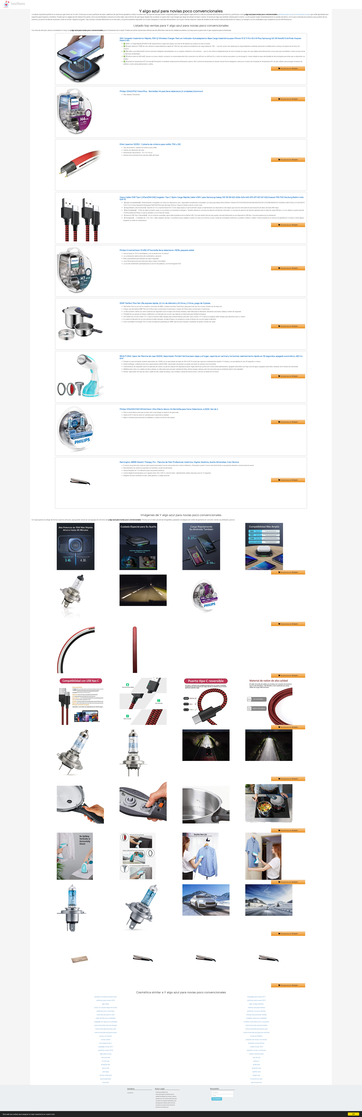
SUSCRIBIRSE (217, 1099)
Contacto (130, 1093)
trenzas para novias (303, 14)
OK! (353, 1114)
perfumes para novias (286, 14)
